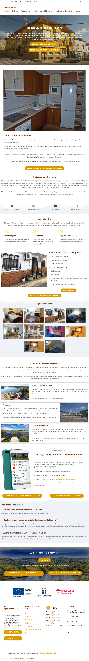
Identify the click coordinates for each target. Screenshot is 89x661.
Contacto (77, 11)
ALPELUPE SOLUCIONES (48, 653)
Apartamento (25, 11)
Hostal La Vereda (11, 7)
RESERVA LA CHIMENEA (11, 638)
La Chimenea (37, 11)
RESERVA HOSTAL (12, 632)
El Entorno (48, 11)
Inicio (7, 11)
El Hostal (15, 11)
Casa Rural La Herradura (63, 11)
